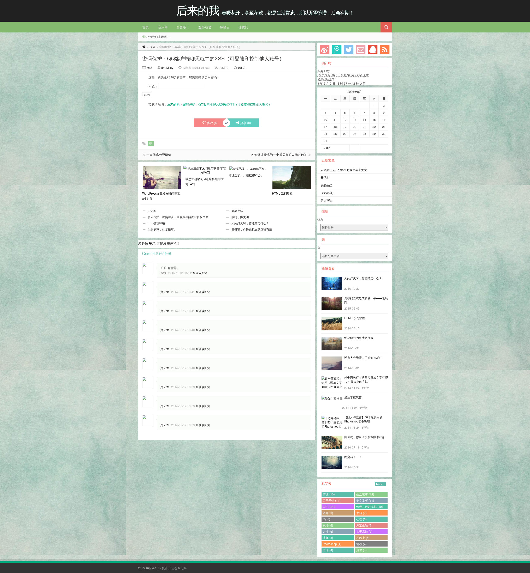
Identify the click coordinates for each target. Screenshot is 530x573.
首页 (145, 27)
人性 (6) (328, 531)
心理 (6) (361, 519)
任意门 (243, 27)
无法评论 (326, 200)
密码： (153, 86)
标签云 (225, 27)
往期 (320, 219)
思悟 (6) (328, 525)
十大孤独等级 (156, 223)
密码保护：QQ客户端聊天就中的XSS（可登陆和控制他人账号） (213, 58)
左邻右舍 (204, 27)
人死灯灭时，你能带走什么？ (250, 223)
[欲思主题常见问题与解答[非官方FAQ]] (205, 170)
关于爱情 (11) (332, 500)
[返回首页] (144, 47)
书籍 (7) (361, 513)
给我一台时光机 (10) (369, 507)
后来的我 (173, 104)
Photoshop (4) (332, 544)
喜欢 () (212, 123)
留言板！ (183, 27)
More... (380, 484)
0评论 (242, 68)
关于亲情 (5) (364, 531)
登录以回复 (200, 273)
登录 (152, 243)
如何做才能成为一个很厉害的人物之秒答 (279, 154)
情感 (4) (361, 544)
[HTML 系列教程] (291, 177)
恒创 (174, 568)
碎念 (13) (329, 494)
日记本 (152, 211)
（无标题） (327, 193)
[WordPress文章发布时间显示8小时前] (162, 177)
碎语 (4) (328, 550)
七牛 (184, 568)
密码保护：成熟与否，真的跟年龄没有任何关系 (178, 217)
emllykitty (167, 68)
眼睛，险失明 (240, 217)
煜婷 (163, 273)
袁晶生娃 (237, 211)
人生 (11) (329, 507)
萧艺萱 (164, 292)
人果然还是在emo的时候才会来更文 (343, 170)
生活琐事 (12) (365, 494)
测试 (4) (361, 550)
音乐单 (163, 27)
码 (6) (326, 519)
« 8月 (327, 148)
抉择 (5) (328, 538)
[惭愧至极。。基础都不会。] (248, 168)
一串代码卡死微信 (158, 154)
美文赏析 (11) (365, 500)
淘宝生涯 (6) (364, 525)
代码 (152, 47)
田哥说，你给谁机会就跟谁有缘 (251, 229)
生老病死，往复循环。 (162, 229)
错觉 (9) (328, 513)
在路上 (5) (363, 538)
